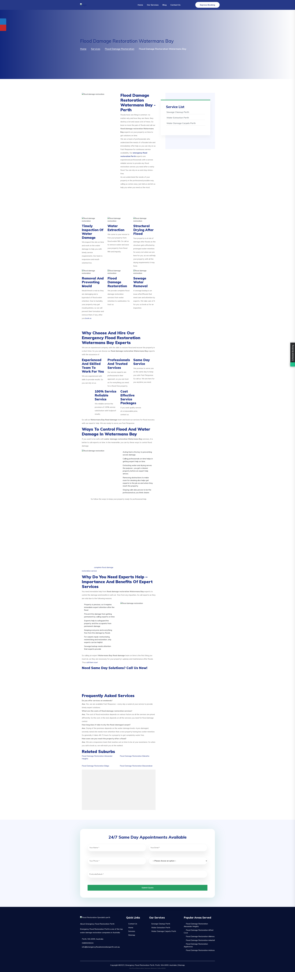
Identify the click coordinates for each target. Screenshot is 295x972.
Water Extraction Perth (178, 117)
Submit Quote (147, 888)
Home (140, 5)
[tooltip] (3, 21)
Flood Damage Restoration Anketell (200, 940)
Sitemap (131, 935)
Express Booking (207, 5)
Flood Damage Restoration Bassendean (136, 766)
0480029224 (87, 943)
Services (131, 931)
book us (88, 318)
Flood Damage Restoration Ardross (200, 950)
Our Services (153, 5)
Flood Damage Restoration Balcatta (134, 756)
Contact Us (175, 5)
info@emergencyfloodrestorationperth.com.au (100, 947)
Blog (164, 5)
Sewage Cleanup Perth (178, 112)
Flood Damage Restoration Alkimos (200, 936)
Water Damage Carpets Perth (181, 123)
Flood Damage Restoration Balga (95, 766)
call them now (91, 662)
